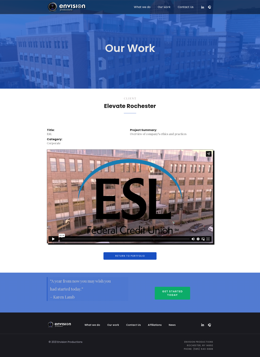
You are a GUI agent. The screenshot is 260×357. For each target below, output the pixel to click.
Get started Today (172, 293)
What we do (142, 7)
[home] (66, 6)
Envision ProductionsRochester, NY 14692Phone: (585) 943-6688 (198, 345)
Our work (164, 7)
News (172, 325)
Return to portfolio (130, 255)
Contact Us (185, 7)
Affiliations (155, 325)
